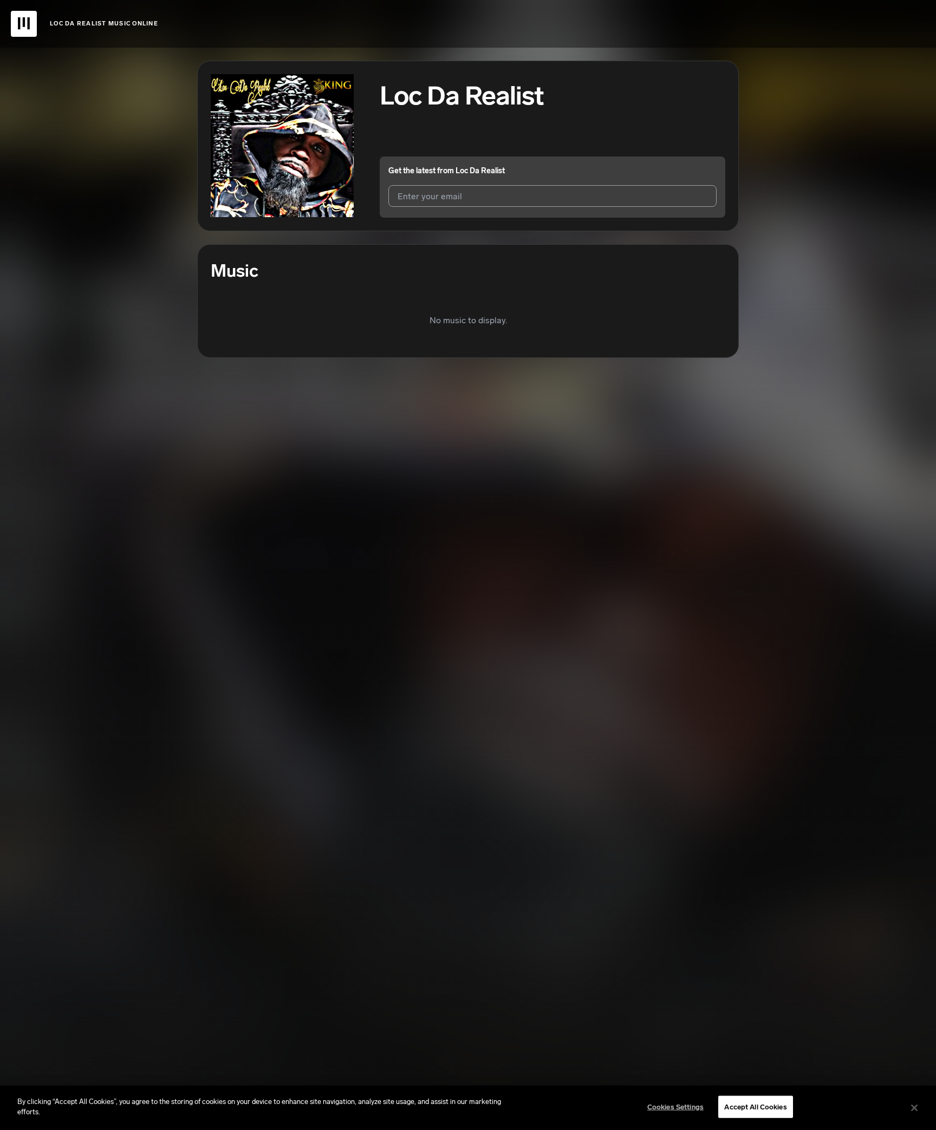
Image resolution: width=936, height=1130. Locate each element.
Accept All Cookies (755, 1107)
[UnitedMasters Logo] (24, 24)
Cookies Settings (675, 1107)
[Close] (914, 1108)
